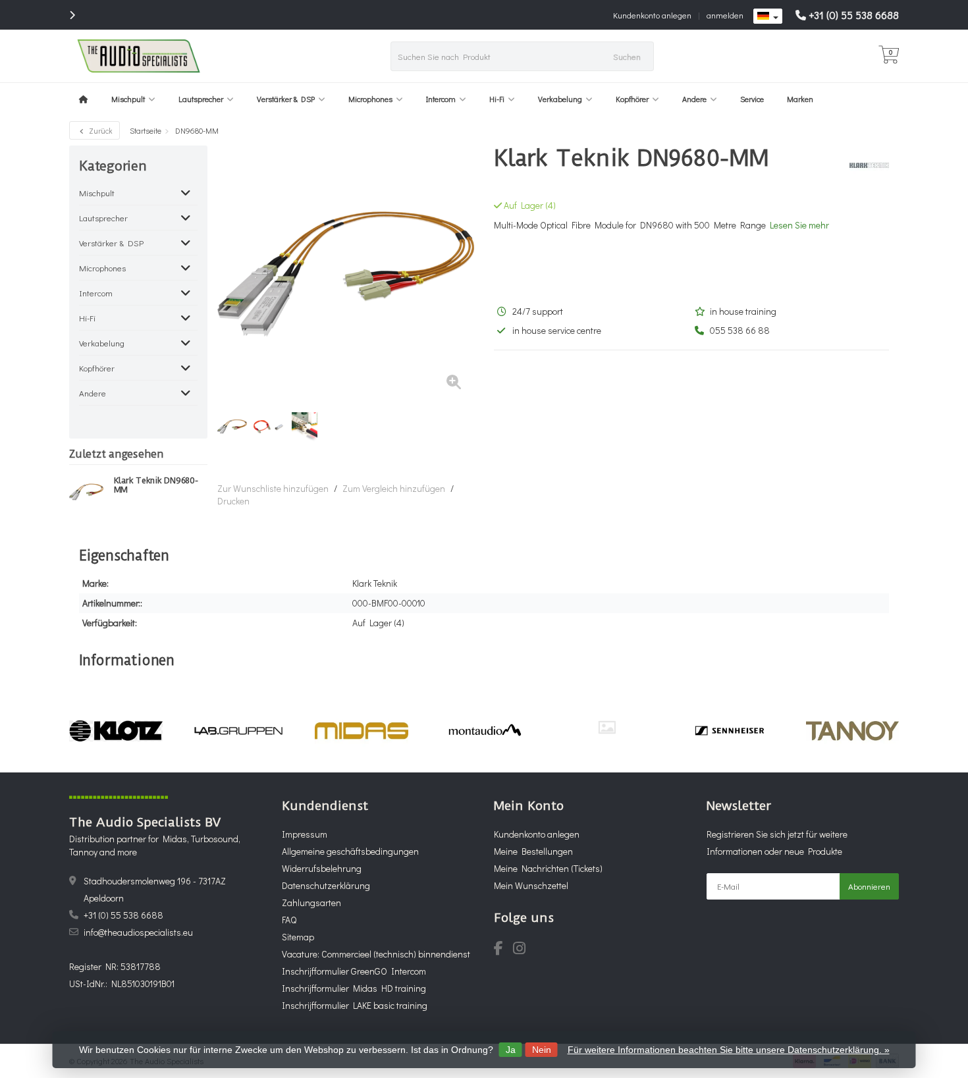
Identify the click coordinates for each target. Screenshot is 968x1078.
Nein (541, 1049)
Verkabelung (560, 99)
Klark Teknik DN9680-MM (156, 485)
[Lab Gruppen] (238, 731)
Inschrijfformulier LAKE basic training (354, 1005)
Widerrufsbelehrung (322, 868)
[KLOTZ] (115, 731)
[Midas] (361, 731)
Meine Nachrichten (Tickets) (548, 868)
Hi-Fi (496, 99)
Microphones (370, 99)
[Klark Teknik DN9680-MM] (86, 492)
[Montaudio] (484, 731)
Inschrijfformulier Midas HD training (354, 988)
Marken (800, 99)
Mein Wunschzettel (531, 885)
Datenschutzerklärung (326, 885)
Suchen (627, 56)
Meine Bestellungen (533, 851)
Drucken (233, 501)
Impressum (304, 834)
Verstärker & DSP (286, 99)
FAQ (289, 919)
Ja (511, 1049)
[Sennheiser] (729, 731)
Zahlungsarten (311, 902)
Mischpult (128, 99)
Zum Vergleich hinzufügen (393, 488)
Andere (694, 99)
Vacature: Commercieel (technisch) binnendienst (376, 954)
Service (752, 99)
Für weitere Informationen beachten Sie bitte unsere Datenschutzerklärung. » (729, 1049)
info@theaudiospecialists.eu (138, 932)
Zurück (100, 130)
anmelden (725, 14)
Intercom (441, 99)
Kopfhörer (632, 99)
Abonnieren (869, 886)
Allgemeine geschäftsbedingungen (350, 851)
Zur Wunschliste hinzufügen (273, 488)
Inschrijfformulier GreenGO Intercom (354, 971)
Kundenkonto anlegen (652, 14)
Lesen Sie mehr (799, 225)
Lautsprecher (200, 99)
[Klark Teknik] (864, 165)
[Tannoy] (852, 731)
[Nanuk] (606, 727)
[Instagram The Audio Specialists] (523, 950)
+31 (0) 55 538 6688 (854, 15)
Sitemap (298, 936)
